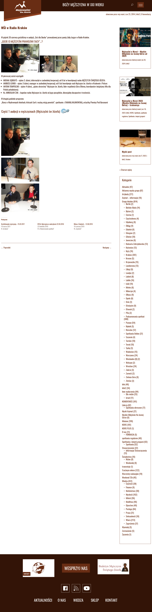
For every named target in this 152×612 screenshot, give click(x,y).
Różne (128, 459)
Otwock (129, 309)
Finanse (129, 487)
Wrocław (129, 366)
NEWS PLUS (126, 428)
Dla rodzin (130, 394)
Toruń (128, 344)
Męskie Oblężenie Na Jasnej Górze (133, 416)
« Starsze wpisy (126, 169)
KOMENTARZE (127, 401)
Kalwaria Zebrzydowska (135, 243)
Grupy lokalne (127, 201)
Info (123, 384)
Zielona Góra (131, 377)
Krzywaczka (130, 262)
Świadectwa (127, 456)
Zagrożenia (130, 523)
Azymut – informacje (130, 197)
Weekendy (130, 462)
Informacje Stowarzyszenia (136, 450)
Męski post (127, 151)
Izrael (128, 397)
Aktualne (125, 186)
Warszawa (130, 355)
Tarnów (129, 340)
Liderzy (125, 405)
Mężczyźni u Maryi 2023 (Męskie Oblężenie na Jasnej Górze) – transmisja (134, 103)
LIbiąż (128, 269)
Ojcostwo (129, 505)
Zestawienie (127, 530)
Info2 (138, 14)
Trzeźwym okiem (128, 470)
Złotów (128, 380)
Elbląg (128, 225)
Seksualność (131, 516)
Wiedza (125, 481)
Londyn (128, 273)
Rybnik (128, 326)
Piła (127, 312)
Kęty (127, 251)
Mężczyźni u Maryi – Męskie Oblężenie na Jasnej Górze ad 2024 (134, 53)
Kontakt (111, 600)
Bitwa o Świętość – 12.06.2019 (83, 224)
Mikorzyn (129, 291)
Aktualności (43, 600)
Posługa (129, 509)
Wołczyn (129, 362)
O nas (124, 431)
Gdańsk (129, 229)
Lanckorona (130, 265)
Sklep (95, 600)
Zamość (129, 373)
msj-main (121, 14)
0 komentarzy (146, 14)
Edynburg (129, 222)
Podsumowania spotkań (135, 316)
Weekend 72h (127, 477)
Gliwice (129, 236)
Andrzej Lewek (136, 60)
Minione (125, 421)
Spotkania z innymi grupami (136, 116)
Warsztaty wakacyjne (130, 473)
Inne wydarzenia (128, 391)
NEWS (132, 113)
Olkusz (128, 294)
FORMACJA (130, 434)
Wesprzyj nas (76, 568)
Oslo (127, 301)
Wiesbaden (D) (131, 359)
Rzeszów (129, 329)
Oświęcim (129, 305)
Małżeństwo (130, 490)
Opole (128, 298)
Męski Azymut (127, 411)
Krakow (128, 159)
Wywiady (125, 527)
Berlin (128, 203)
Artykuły (125, 194)
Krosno (128, 258)
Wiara (128, 519)
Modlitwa (129, 501)
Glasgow (129, 233)
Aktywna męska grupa (130, 190)
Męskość (129, 494)
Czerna (128, 214)
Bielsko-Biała (131, 207)
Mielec (128, 287)
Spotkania (137, 113)
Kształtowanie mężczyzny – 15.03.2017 (13, 224)
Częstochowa (131, 218)
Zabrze (128, 369)
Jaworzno (129, 240)
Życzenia (125, 534)
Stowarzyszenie (128, 447)
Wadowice (130, 351)
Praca (128, 512)
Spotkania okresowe (134, 407)
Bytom (128, 211)
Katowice (129, 247)
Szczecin (129, 337)
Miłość (128, 498)
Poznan (128, 322)
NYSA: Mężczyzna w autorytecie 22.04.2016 (51, 224)
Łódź (127, 283)
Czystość (129, 483)
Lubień (128, 276)
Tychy (128, 348)
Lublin (128, 280)
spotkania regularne (130, 438)
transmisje (126, 466)
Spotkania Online (132, 333)
